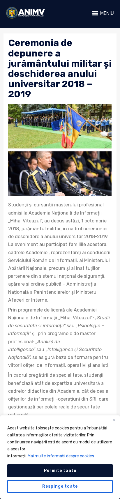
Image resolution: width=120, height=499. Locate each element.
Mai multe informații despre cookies (61, 456)
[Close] (113, 420)
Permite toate (60, 470)
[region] (60, 457)
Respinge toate (60, 486)
